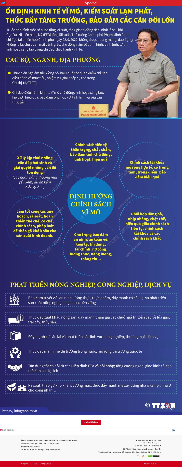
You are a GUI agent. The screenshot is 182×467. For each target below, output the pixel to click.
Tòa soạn (34, 464)
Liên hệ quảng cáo (46, 464)
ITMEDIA (155, 464)
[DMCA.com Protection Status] (153, 456)
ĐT (1, 430)
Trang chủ (24, 464)
